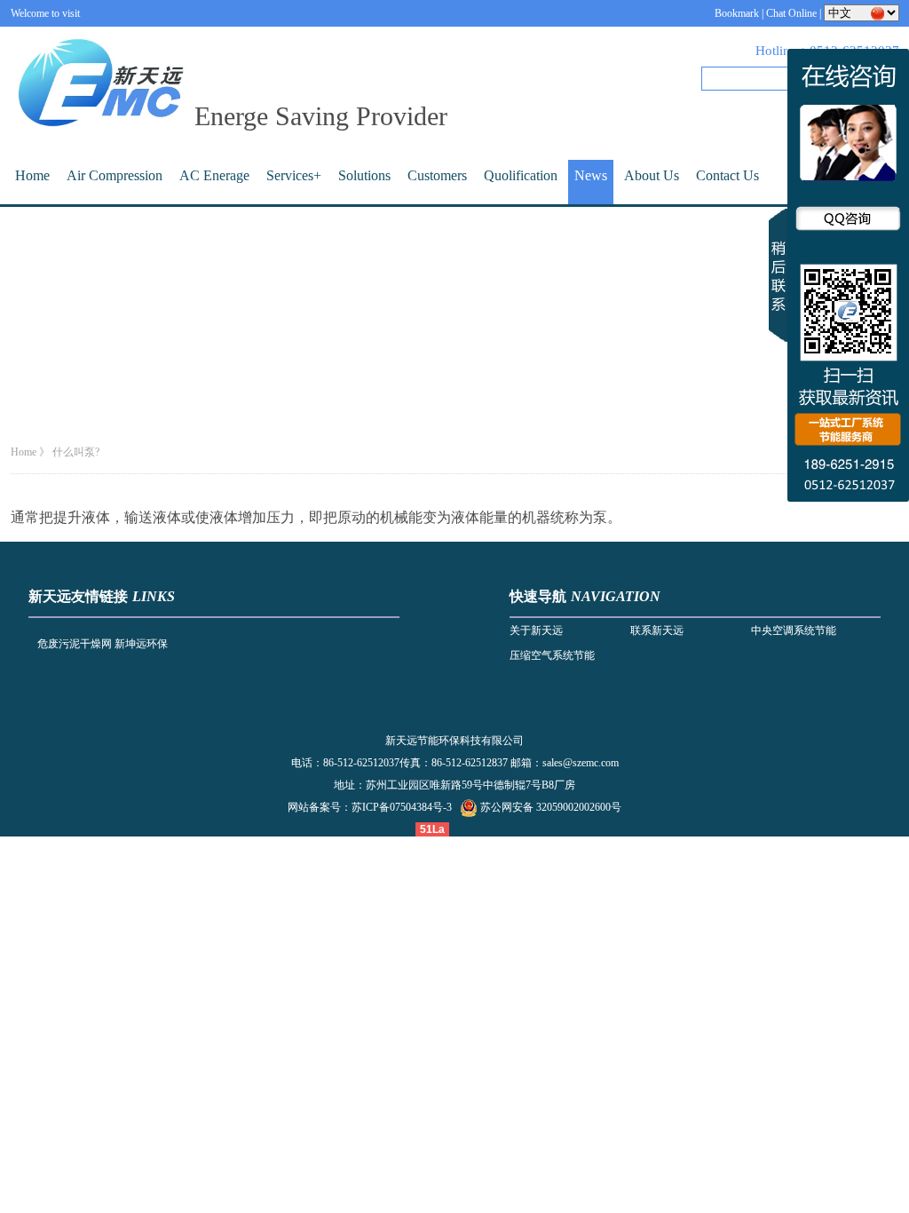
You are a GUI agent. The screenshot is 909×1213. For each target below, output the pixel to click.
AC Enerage (214, 175)
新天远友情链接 (78, 596)
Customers (437, 175)
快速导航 (538, 596)
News (590, 175)
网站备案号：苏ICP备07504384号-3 (370, 807)
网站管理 (473, 829)
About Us (651, 175)
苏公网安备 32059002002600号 (550, 807)
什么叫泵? (75, 452)
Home (32, 175)
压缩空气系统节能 (552, 655)
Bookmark (737, 13)
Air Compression (114, 175)
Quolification (520, 175)
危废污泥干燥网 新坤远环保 (102, 644)
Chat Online (791, 13)
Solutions (364, 175)
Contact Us (727, 175)
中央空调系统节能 (793, 630)
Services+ (293, 175)
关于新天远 (536, 630)
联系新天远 (657, 630)
